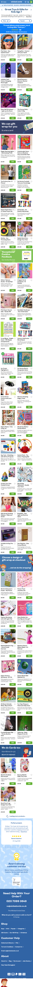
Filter (5, 21)
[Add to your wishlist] (14, 51)
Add (12, 59)
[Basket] (31, 2)
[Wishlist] (25, 2)
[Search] (28, 2)
